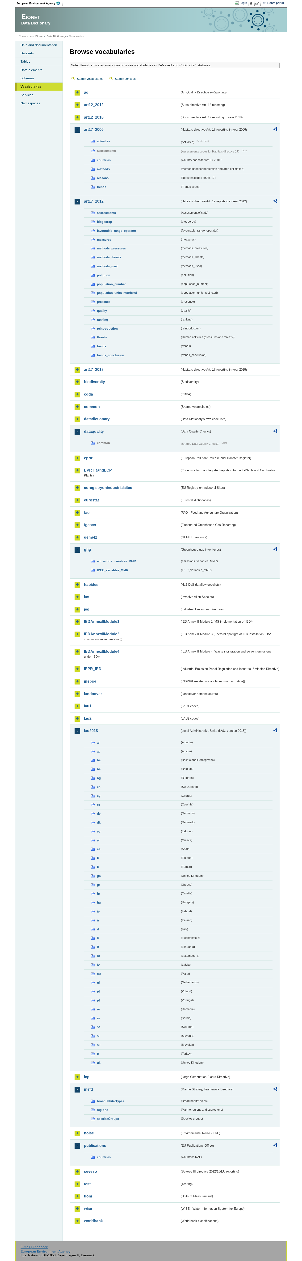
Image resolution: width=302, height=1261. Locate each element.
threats (102, 337)
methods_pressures (111, 248)
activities (103, 141)
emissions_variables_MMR (116, 561)
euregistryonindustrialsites (108, 488)
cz (98, 804)
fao (87, 513)
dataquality (94, 431)
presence (103, 302)
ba (99, 760)
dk (99, 822)
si (98, 1036)
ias (86, 597)
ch (99, 787)
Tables (25, 61)
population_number (111, 284)
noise (89, 1133)
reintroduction (107, 328)
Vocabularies (31, 86)
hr (98, 893)
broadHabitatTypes (110, 1101)
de (99, 813)
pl (98, 991)
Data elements (31, 70)
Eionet (39, 36)
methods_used (107, 266)
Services (27, 95)
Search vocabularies (90, 78)
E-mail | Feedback (34, 1247)
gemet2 (90, 537)
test (87, 1184)
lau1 (88, 706)
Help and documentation (39, 45)
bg (99, 778)
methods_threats (109, 257)
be (99, 769)
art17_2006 (94, 130)
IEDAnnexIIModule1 (101, 622)
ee (98, 831)
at (98, 751)
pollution (103, 275)
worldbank (93, 1221)
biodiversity (94, 382)
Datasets (27, 53)
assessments (106, 213)
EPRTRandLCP (98, 470)
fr (98, 867)
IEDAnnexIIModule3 (101, 634)
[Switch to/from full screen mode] (258, 3)
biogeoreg (104, 222)
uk (99, 1063)
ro (98, 1009)
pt (98, 1000)
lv (98, 965)
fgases (90, 525)
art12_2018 (94, 117)
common (92, 407)
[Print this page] (252, 3)
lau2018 (91, 731)
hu (99, 902)
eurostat (91, 500)
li (98, 938)
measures (104, 239)
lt (98, 947)
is (98, 920)
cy (98, 796)
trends (101, 187)
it (98, 929)
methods (103, 169)
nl (98, 982)
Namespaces (30, 103)
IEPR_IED (92, 669)
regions (102, 1110)
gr (98, 885)
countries (104, 160)
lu (98, 956)
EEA (40, 3)
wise (88, 1209)
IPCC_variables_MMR (112, 570)
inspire (90, 681)
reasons (103, 178)
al (98, 742)
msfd (88, 1089)
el (98, 840)
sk (98, 1045)
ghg (87, 550)
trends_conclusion (110, 355)
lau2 (88, 719)
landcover (93, 694)
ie (98, 911)
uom (88, 1196)
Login (243, 3)
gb (99, 876)
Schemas (27, 78)
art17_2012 (94, 201)
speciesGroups (108, 1119)
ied (86, 609)
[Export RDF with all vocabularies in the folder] (275, 130)
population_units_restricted (117, 293)
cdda (88, 394)
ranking (102, 319)
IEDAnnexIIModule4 (101, 651)
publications (95, 1146)
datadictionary (97, 419)
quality (102, 310)
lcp (86, 1077)
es (98, 849)
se (98, 1027)
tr (98, 1054)
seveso (90, 1171)
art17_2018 (94, 370)
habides (91, 585)
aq (86, 92)
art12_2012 (94, 105)
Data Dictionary (56, 36)
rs (98, 1018)
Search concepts (125, 78)
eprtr (88, 458)
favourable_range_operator (116, 230)
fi (98, 858)
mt (99, 974)
